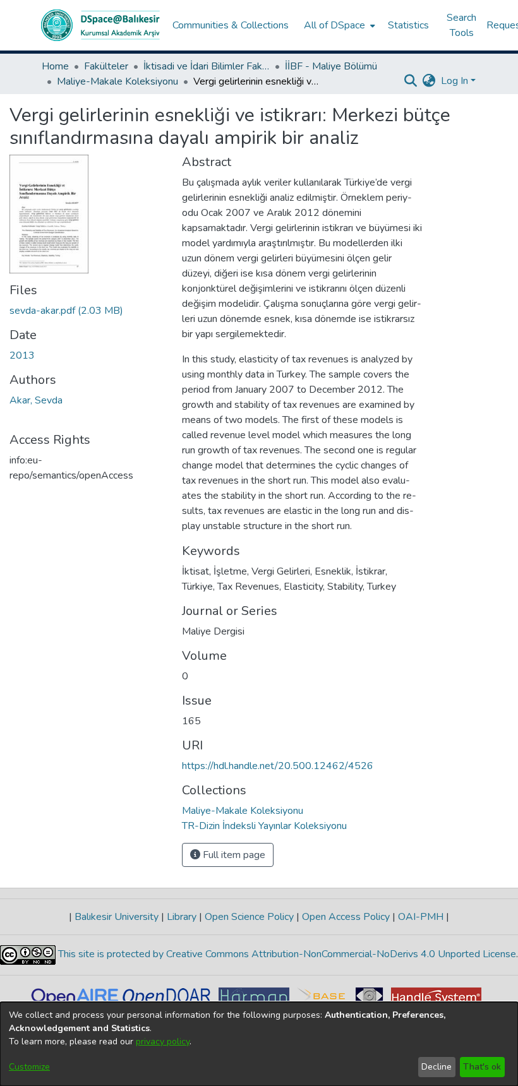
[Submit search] (411, 80)
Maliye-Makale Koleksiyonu (117, 81)
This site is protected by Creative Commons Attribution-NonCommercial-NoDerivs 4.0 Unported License (286, 954)
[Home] (100, 25)
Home (55, 66)
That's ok (482, 1067)
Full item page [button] (232, 855)
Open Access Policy (345, 917)
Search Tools (461, 25)
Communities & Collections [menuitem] (230, 25)
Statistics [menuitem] (408, 25)
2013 (22, 355)
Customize (29, 1067)
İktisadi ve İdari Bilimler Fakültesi (206, 66)
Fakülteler (106, 66)
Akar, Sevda (36, 400)
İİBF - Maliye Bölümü (331, 66)
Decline (436, 1067)
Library (181, 917)
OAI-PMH (420, 917)
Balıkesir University (116, 917)
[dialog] (259, 1044)
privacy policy (163, 1041)
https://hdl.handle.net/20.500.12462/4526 (277, 766)
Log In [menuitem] (454, 81)
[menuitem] (338, 25)
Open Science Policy (249, 917)
